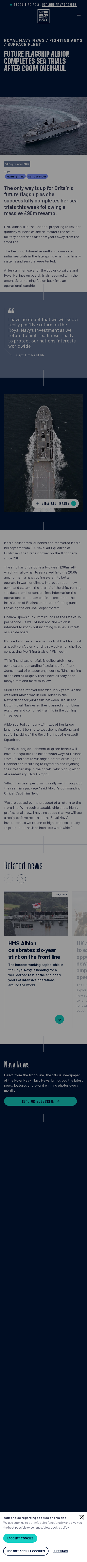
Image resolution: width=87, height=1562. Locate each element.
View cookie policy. (56, 1527)
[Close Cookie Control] (81, 1517)
